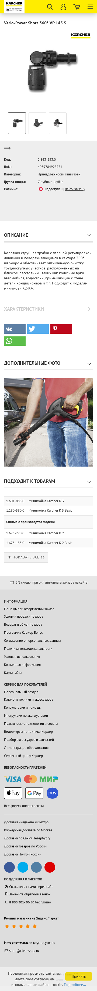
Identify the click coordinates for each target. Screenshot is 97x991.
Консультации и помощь (22, 707)
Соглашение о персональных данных (32, 640)
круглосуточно (29, 942)
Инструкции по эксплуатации (26, 715)
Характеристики (24, 309)
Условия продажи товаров (23, 616)
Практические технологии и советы (31, 723)
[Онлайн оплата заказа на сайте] (31, 779)
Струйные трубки (50, 181)
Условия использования (22, 656)
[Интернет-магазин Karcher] (15, 6)
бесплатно (30, 902)
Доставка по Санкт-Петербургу (27, 838)
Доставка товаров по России (25, 846)
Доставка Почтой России (22, 854)
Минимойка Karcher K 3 (46, 501)
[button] (15, 329)
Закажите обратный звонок (29, 894)
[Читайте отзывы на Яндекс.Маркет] (21, 926)
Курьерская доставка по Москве (28, 830)
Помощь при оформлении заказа (29, 609)
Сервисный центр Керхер (23, 755)
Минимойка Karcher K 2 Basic (50, 542)
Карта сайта (13, 672)
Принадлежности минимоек (59, 174)
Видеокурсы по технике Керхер (28, 731)
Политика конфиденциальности (28, 648)
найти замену (75, 189)
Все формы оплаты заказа (24, 806)
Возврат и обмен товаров (23, 624)
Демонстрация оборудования (26, 747)
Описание (16, 235)
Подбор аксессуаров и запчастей (29, 739)
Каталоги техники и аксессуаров (28, 699)
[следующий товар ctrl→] (7, 150)
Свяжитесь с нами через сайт (31, 886)
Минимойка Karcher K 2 (46, 533)
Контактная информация (22, 664)
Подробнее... (75, 984)
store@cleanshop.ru (24, 950)
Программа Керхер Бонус (23, 632)
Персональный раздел (21, 692)
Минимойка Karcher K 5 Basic (50, 510)
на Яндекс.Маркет (31, 918)
